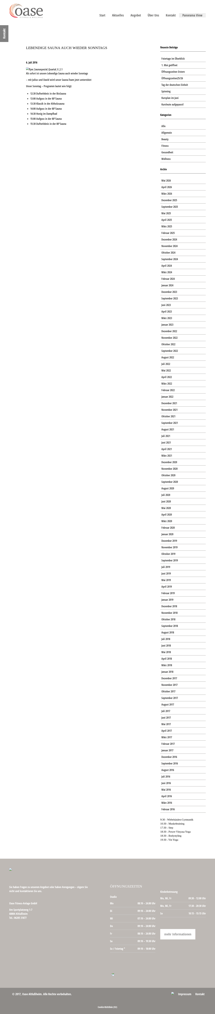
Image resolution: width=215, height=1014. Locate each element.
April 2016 (166, 796)
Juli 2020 (165, 495)
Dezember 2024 (169, 239)
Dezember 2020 (169, 462)
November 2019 (169, 547)
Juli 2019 (165, 567)
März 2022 (166, 383)
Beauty (164, 139)
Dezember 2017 (169, 678)
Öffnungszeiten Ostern (173, 72)
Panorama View (192, 15)
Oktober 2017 (168, 691)
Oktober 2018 (168, 619)
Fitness (165, 146)
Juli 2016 (165, 776)
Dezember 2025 (169, 200)
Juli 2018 (165, 639)
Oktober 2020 (168, 475)
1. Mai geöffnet (169, 65)
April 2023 (166, 311)
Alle (163, 126)
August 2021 (167, 429)
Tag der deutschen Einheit (174, 85)
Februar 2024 (168, 279)
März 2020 (166, 521)
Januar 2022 (167, 397)
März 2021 (166, 455)
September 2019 (169, 560)
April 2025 (166, 220)
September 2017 (169, 698)
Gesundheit (167, 152)
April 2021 (166, 449)
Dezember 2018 (169, 606)
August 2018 (167, 632)
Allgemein (166, 133)
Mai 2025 (166, 213)
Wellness (166, 159)
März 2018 (166, 665)
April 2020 (166, 514)
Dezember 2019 (169, 541)
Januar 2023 (167, 324)
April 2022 (166, 377)
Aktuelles (118, 15)
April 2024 (166, 266)
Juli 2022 (165, 364)
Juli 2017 (165, 711)
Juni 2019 (166, 573)
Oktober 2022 (168, 344)
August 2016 (167, 770)
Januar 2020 (167, 534)
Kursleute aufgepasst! (172, 104)
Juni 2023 (166, 305)
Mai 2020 (166, 508)
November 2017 (169, 685)
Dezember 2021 (169, 403)
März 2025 (166, 226)
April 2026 (166, 187)
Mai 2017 (166, 724)
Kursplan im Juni (170, 98)
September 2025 (169, 207)
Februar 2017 (168, 744)
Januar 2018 (167, 672)
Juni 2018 (166, 645)
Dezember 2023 (169, 292)
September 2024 (169, 259)
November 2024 (169, 246)
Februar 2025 (168, 233)
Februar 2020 (168, 528)
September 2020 (169, 482)
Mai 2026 (166, 180)
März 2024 (166, 272)
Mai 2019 (166, 580)
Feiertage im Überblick (173, 58)
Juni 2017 (166, 717)
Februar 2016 (168, 809)
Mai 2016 (166, 789)
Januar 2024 (167, 285)
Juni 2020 (166, 501)
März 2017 (166, 737)
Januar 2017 (167, 750)
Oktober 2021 (168, 416)
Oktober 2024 (168, 252)
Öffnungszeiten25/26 (172, 78)
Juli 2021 (165, 436)
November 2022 (169, 338)
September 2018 (169, 626)
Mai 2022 (166, 370)
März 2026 (166, 193)
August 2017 (167, 704)
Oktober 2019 (168, 554)
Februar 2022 (168, 390)
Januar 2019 (167, 600)
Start (102, 15)
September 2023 (169, 298)
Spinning (165, 91)
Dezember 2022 (169, 331)
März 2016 (166, 803)
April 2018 (166, 658)
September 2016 (169, 763)
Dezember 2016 (169, 757)
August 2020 (167, 488)
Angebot (136, 15)
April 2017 (166, 731)
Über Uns (153, 15)
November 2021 (169, 410)
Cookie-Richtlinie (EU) (107, 1007)
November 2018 (169, 613)
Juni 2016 (166, 783)
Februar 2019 (168, 593)
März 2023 (166, 318)
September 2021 (169, 423)
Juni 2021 (166, 442)
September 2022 (169, 351)
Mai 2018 (166, 652)
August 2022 (167, 357)
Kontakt (171, 15)
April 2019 (166, 586)
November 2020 (169, 469)
